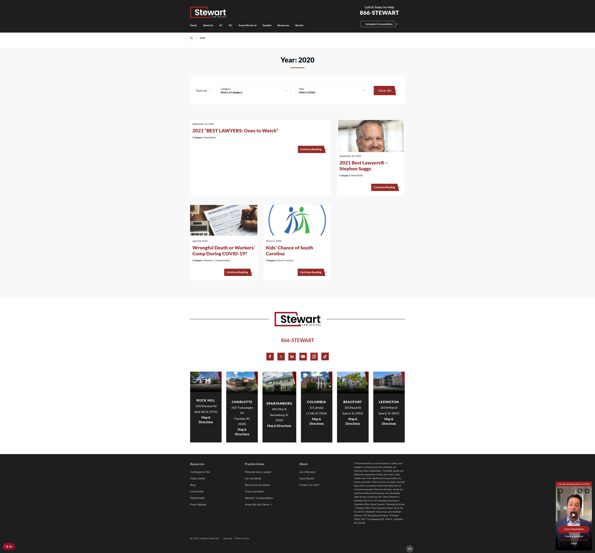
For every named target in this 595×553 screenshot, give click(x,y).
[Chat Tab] (297, 276)
